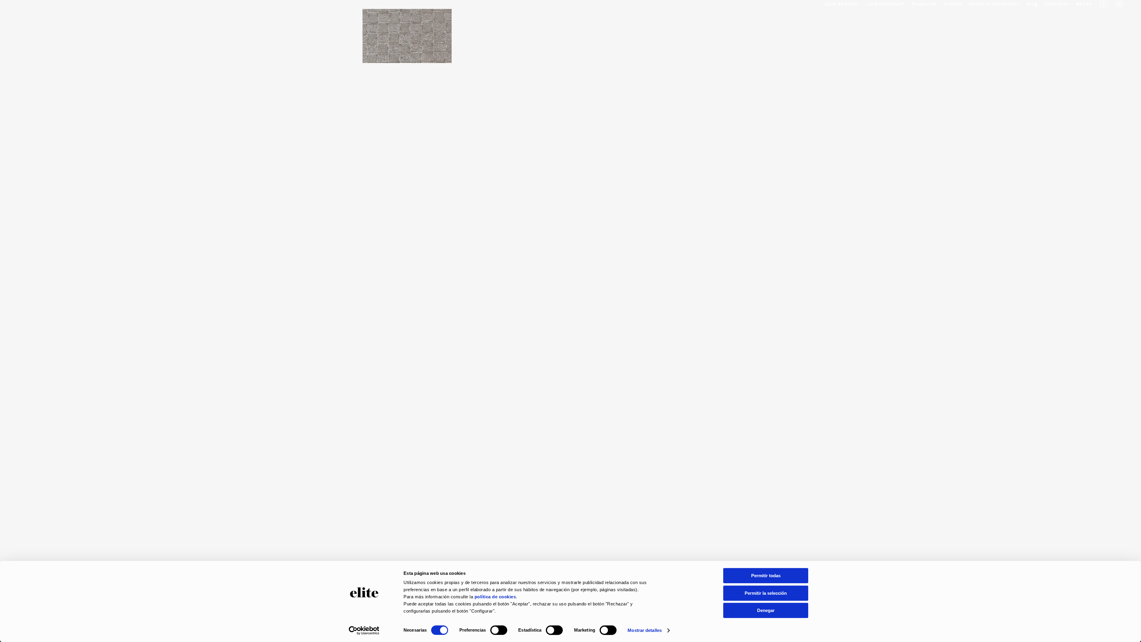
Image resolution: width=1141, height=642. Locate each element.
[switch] (498, 630)
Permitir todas (766, 575)
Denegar (766, 610)
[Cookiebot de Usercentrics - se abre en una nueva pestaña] (364, 630)
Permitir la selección (766, 593)
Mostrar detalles (645, 630)
